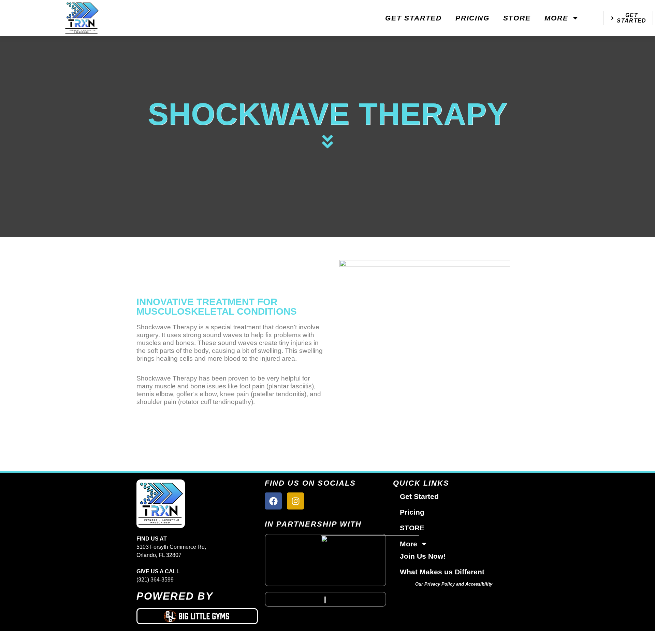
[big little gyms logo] (197, 616)
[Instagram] (295, 501)
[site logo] (197, 503)
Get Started (413, 18)
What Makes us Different (442, 572)
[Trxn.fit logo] (325, 599)
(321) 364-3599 (155, 580)
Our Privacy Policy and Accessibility (453, 584)
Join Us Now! (423, 556)
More (556, 18)
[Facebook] (273, 501)
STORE (517, 18)
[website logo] (82, 18)
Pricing (472, 18)
